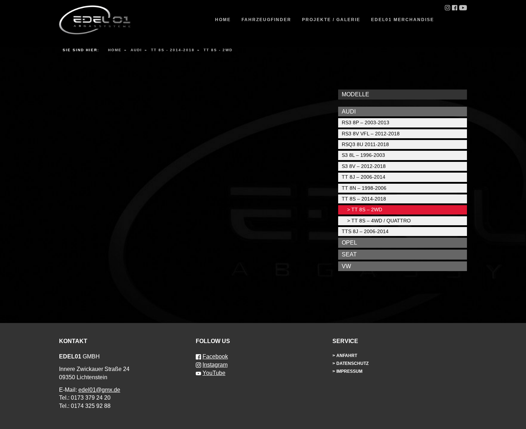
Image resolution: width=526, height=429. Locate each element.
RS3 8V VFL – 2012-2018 (371, 133)
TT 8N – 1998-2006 (364, 188)
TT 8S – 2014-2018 (364, 199)
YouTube (214, 373)
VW (346, 266)
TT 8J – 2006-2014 (363, 177)
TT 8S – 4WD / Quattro (381, 220)
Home (223, 19)
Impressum (349, 371)
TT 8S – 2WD (366, 209)
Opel (349, 243)
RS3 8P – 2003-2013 (365, 122)
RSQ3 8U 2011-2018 (365, 144)
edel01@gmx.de (99, 390)
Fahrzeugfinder (266, 19)
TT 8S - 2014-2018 (173, 50)
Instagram (215, 365)
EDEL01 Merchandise (402, 19)
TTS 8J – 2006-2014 (365, 231)
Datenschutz (352, 363)
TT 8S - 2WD (218, 50)
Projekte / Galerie (331, 19)
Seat (349, 254)
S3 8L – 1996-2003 (363, 155)
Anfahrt (346, 355)
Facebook (215, 356)
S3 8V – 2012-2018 (364, 166)
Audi (136, 50)
